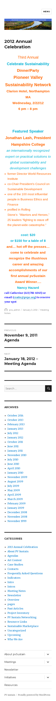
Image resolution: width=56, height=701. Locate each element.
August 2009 (15, 481)
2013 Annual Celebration (22, 547)
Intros (11, 586)
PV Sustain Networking (21, 617)
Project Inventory (18, 612)
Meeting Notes (16, 590)
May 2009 (13, 490)
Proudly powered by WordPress (34, 695)
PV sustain (9, 695)
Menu (46, 11)
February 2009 (16, 503)
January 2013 (15, 428)
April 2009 (14, 494)
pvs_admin (14, 310)
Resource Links (17, 621)
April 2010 (13, 468)
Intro (10, 582)
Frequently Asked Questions (25, 573)
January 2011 (15, 450)
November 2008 (17, 516)
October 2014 (15, 415)
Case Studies (15, 564)
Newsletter (14, 595)
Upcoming (14, 634)
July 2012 (12, 433)
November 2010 (16, 455)
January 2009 (15, 507)
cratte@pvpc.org (24, 297)
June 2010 (13, 463)
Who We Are (15, 639)
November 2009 (17, 477)
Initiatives (10, 677)
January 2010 (15, 472)
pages (11, 604)
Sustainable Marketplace (23, 626)
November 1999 (16, 521)
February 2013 (16, 424)
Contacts (13, 569)
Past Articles (15, 608)
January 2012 (15, 437)
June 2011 (13, 446)
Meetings (10, 661)
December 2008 (17, 512)
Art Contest (14, 560)
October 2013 (15, 419)
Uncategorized (16, 630)
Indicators (14, 577)
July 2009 (13, 485)
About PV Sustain (17, 551)
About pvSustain (14, 654)
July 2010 (12, 459)
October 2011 (15, 441)
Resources (10, 685)
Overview (13, 599)
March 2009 (15, 499)
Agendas (12, 555)
